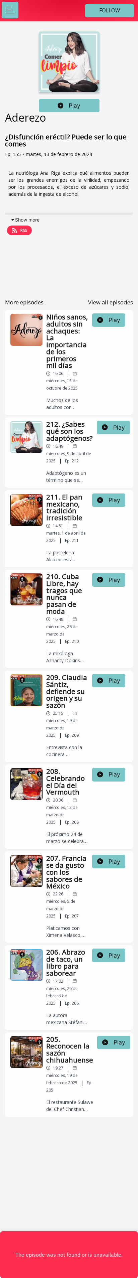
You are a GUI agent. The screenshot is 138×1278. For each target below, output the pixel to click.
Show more (27, 220)
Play (74, 105)
